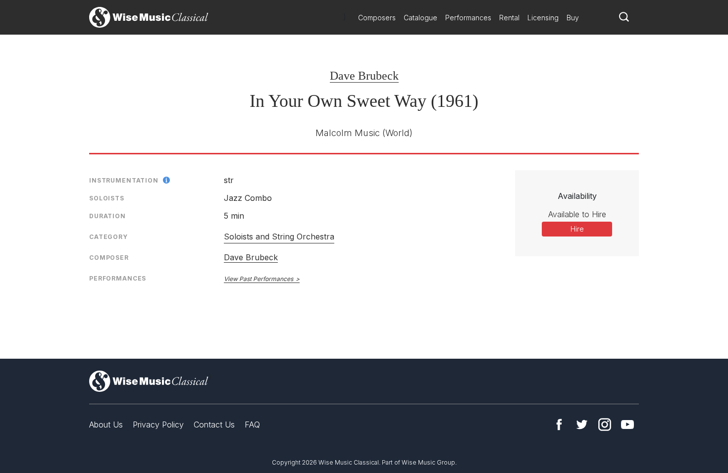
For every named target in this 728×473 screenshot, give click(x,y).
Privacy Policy (158, 424)
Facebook (559, 424)
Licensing (543, 17)
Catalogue (420, 17)
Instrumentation (123, 180)
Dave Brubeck (364, 75)
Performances (468, 17)
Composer (109, 257)
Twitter (581, 424)
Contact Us (214, 424)
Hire (577, 229)
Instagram (604, 424)
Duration (107, 216)
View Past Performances (258, 279)
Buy (573, 17)
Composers (377, 17)
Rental (509, 17)
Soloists (106, 198)
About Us (106, 424)
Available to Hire (577, 214)
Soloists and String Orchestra (279, 236)
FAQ (252, 424)
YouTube (627, 424)
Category (108, 236)
